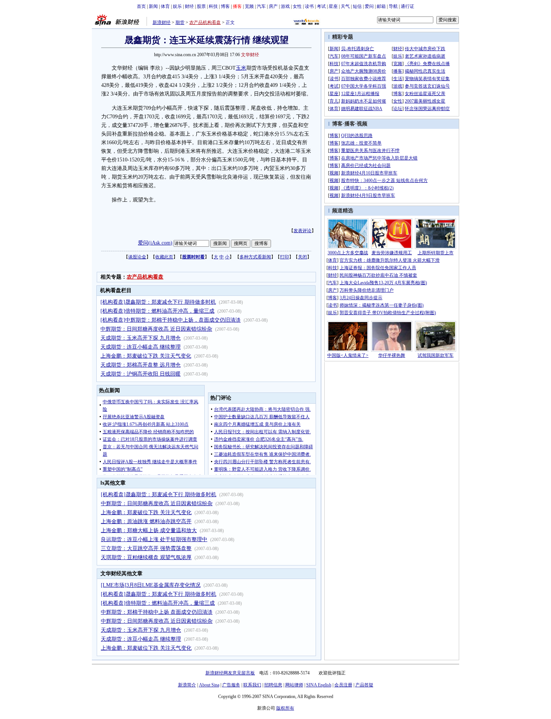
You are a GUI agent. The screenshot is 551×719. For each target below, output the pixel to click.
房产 (273, 6)
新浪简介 (187, 685)
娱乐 (177, 6)
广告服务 (231, 685)
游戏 (285, 6)
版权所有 (285, 708)
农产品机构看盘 (205, 22)
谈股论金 (137, 257)
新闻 (153, 6)
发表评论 (302, 230)
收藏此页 (164, 257)
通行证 (407, 6)
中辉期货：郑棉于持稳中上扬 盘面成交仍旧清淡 (157, 612)
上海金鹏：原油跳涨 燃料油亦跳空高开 (146, 521)
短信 (357, 6)
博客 (225, 6)
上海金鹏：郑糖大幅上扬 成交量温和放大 (149, 530)
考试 (321, 6)
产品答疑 (364, 685)
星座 (333, 6)
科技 (213, 6)
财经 (189, 6)
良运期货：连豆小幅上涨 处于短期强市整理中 (154, 539)
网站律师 (294, 685)
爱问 (369, 6)
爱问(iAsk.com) (155, 243)
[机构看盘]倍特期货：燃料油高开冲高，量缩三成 (157, 311)
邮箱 (381, 6)
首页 (141, 6)
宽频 (249, 6)
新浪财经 (162, 22)
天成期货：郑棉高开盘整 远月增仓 (140, 365)
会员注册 (343, 685)
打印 (284, 257)
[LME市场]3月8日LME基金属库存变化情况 (151, 585)
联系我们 (252, 685)
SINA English (318, 685)
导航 (393, 6)
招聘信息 (273, 685)
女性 (297, 6)
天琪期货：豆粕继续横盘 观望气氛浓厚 (146, 557)
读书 (309, 6)
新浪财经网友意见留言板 (230, 673)
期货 (179, 22)
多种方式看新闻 (255, 257)
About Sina (209, 685)
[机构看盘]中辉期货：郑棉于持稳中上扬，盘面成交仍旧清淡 (170, 320)
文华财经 (250, 54)
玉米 (241, 68)
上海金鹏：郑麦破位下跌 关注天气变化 (145, 356)
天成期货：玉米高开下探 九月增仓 (140, 338)
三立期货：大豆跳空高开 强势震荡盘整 (146, 548)
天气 (345, 6)
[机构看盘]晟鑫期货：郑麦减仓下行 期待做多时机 (158, 302)
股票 (201, 6)
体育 (165, 6)
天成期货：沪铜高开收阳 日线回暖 (140, 374)
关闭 (302, 257)
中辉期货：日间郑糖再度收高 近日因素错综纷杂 (156, 329)
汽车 (261, 6)
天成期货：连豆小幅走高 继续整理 (140, 347)
